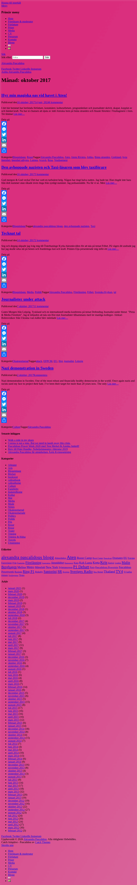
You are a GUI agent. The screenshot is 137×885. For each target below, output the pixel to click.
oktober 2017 (15, 627)
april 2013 (13, 788)
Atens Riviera (78, 157)
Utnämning (14, 542)
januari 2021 (14, 588)
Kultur (11, 495)
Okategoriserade (16, 512)
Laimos (34, 160)
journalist (69, 361)
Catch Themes (42, 842)
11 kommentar (41, 306)
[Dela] (68, 150)
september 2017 (16, 630)
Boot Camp (98, 558)
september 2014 (16, 737)
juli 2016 (12, 672)
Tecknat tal (11, 233)
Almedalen (60, 558)
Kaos (76, 563)
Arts (10, 468)
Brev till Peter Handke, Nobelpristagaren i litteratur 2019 (38, 449)
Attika (90, 157)
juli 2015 (12, 707)
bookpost (13, 477)
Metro (30, 567)
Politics (12, 515)
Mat (10, 498)
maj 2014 (13, 749)
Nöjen (11, 507)
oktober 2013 (15, 770)
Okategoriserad (21, 361)
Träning (12, 533)
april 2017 (13, 645)
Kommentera (40, 375)
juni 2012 (13, 818)
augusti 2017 (15, 633)
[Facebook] (68, 123)
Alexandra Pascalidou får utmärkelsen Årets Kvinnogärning (39, 452)
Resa (50, 160)
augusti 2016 (15, 669)
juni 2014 (13, 746)
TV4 (119, 571)
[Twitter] (68, 134)
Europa (131, 558)
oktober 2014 (15, 734)
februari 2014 (15, 758)
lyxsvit (42, 160)
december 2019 (16, 597)
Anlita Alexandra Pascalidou (16, 71)
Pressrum (13, 36)
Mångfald (40, 567)
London (118, 563)
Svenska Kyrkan (103, 292)
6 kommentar (56, 102)
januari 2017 (14, 654)
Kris (103, 562)
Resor (30, 157)
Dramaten (117, 558)
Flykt (14, 563)
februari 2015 (15, 722)
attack (39, 361)
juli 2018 (12, 618)
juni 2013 (13, 782)
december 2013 (16, 764)
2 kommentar (42, 240)
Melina (21, 567)
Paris (92, 567)
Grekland (116, 157)
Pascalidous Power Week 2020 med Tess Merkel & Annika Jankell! (43, 446)
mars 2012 (13, 827)
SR (59, 571)
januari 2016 (14, 690)
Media (11, 30)
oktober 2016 (15, 663)
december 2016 (16, 657)
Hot (61, 361)
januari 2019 (14, 606)
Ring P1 (28, 571)
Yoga (21, 575)
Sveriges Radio (81, 571)
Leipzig (79, 361)
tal (115, 292)
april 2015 (13, 716)
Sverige (66, 572)
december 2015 (16, 693)
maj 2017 (13, 642)
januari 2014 (14, 761)
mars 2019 (13, 600)
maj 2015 (13, 713)
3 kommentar (42, 174)
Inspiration (46, 563)
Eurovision (6, 563)
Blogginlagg (19, 157)
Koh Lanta (85, 562)
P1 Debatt (81, 567)
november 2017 (16, 624)
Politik (38, 292)
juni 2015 (13, 710)
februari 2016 (15, 687)
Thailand (109, 571)
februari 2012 (15, 830)
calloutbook (14, 480)
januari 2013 (14, 797)
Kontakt (12, 39)
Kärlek (111, 563)
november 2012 (16, 803)
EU (55, 361)
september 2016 (16, 666)
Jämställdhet (57, 562)
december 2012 (16, 800)
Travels (12, 539)
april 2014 (13, 752)
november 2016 (16, 660)
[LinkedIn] (68, 139)
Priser (11, 27)
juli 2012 (12, 815)
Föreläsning (80, 292)
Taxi (93, 226)
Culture (16, 427)
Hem (10, 18)
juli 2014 (12, 743)
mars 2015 (13, 719)
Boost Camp (84, 558)
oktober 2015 (15, 698)
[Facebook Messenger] (68, 129)
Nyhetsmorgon (66, 567)
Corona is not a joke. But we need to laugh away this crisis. (39, 443)
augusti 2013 (15, 776)
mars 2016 (13, 684)
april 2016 (13, 681)
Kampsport (69, 563)
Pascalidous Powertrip (106, 567)
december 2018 (16, 609)
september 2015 (16, 701)
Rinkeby (39, 571)
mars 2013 (13, 791)
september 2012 (16, 809)
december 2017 (16, 621)
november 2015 (16, 696)
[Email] (68, 145)
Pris (10, 521)
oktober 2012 (15, 806)
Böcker (12, 474)
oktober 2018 (15, 612)
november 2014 (16, 731)
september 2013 (16, 773)
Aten (67, 157)
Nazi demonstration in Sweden (27, 368)
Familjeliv (13, 489)
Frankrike (21, 563)
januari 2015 (14, 725)
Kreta (96, 562)
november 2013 (16, 767)
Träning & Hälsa (17, 536)
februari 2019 (15, 603)
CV (10, 33)
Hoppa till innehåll (11, 2)
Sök (3, 54)
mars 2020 (13, 591)
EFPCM (47, 361)
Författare (13, 24)
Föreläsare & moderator (20, 21)
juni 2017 (13, 639)
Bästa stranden (102, 157)
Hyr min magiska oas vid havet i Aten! (34, 95)
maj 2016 (13, 678)
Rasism (18, 571)
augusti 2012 (15, 812)
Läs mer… (19, 114)
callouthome (14, 483)
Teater (11, 530)
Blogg (11, 42)
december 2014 (16, 728)
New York (52, 567)
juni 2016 (13, 675)
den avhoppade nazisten (76, 226)
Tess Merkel (98, 572)
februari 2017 (15, 651)
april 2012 (13, 824)
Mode (11, 504)
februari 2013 (15, 794)
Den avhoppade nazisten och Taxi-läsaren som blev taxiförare (54, 167)
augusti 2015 (15, 704)
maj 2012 (13, 821)
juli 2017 (12, 636)
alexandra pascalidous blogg (48, 226)
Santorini (50, 571)
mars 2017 (13, 648)
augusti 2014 (15, 740)
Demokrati (108, 558)
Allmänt (12, 465)
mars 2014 (13, 755)
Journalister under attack (23, 299)
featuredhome (15, 492)
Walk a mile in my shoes (21, 440)
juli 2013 (12, 779)
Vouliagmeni (60, 160)
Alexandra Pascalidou (12, 63)
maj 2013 (13, 785)
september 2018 (16, 615)
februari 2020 (15, 594)
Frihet (90, 292)
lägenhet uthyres (20, 160)
